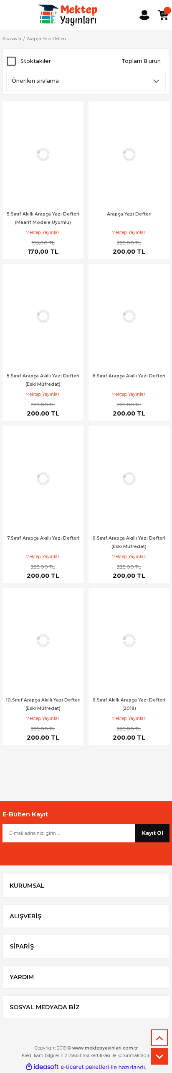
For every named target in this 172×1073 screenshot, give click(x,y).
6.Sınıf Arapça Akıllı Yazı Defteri (129, 376)
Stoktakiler (35, 61)
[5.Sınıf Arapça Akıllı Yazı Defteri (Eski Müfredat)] (43, 316)
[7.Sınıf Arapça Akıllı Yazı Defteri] (43, 478)
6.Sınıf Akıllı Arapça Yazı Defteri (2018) (129, 704)
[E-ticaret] (85, 1067)
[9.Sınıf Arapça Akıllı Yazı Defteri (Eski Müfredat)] (129, 478)
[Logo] (67, 15)
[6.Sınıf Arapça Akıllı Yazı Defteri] (129, 316)
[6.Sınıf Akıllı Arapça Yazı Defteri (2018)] (129, 640)
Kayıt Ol (152, 833)
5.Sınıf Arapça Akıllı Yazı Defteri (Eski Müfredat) (43, 380)
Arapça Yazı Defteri (46, 39)
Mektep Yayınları (43, 232)
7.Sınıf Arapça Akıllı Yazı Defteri (43, 538)
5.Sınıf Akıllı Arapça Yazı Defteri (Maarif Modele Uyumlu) (43, 218)
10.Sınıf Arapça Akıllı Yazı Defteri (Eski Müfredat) (43, 704)
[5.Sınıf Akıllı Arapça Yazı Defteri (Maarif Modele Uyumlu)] (43, 154)
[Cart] (162, 15)
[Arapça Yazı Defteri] (129, 154)
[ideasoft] (42, 1067)
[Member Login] (144, 15)
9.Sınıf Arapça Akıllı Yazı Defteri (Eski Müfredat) (129, 542)
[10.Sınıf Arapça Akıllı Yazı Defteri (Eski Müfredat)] (43, 640)
